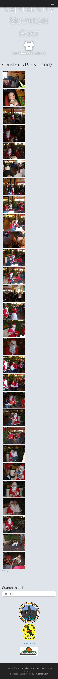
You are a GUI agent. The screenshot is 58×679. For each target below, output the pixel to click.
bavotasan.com (41, 673)
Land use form (29, 643)
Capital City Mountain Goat (29, 20)
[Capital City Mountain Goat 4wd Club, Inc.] (29, 612)
